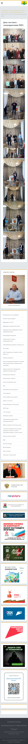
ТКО (4, 385)
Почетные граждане (7, 443)
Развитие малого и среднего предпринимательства (9, 340)
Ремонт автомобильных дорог (9, 382)
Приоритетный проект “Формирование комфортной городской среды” (11, 369)
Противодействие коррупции (9, 335)
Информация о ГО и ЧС (8, 322)
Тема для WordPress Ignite (13, 740)
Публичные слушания (8, 415)
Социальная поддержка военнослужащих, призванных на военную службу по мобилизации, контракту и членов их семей (12, 430)
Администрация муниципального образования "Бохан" (14, 725)
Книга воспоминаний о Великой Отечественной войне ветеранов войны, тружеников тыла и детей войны (13, 363)
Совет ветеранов (6, 412)
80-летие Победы (7, 447)
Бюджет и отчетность (8, 400)
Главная (4, 10)
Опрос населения (7, 451)
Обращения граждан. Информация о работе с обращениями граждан (13, 330)
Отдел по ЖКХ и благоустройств (10, 397)
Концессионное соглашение (9, 378)
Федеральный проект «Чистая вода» (11, 404)
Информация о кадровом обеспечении (11, 326)
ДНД (4, 439)
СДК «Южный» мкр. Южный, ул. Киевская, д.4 (13, 344)
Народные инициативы (8, 357)
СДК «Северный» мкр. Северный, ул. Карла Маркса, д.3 (12, 353)
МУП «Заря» (6, 408)
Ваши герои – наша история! (9, 454)
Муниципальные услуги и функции (10, 314)
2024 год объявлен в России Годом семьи (12, 425)
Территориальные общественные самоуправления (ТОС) (10, 420)
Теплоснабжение (6, 393)
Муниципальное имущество (9, 374)
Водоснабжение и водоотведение (10, 389)
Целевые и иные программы (9, 318)
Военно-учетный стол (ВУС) (9, 436)
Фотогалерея (14, 10)
